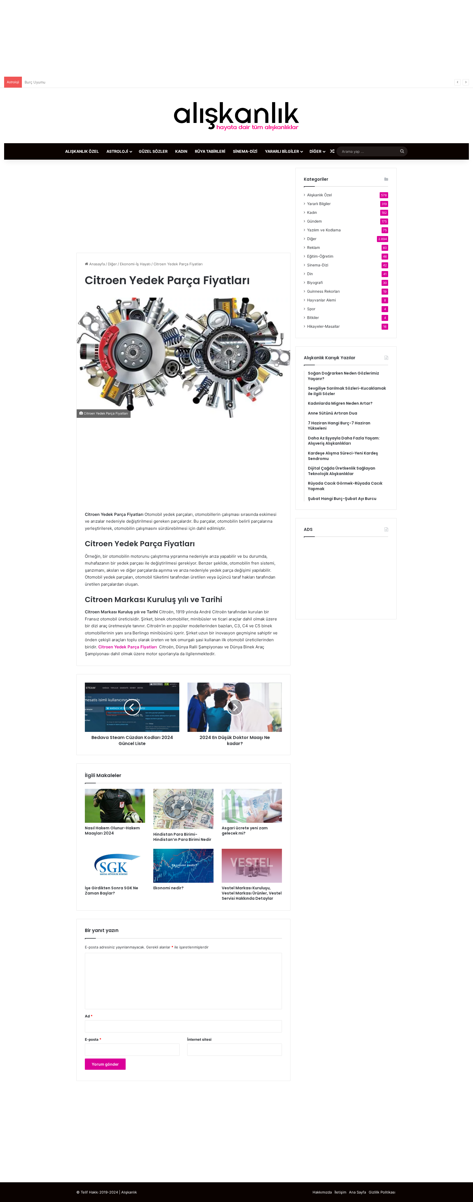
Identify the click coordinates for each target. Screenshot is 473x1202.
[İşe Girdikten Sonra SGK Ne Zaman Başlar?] (115, 866)
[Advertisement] (236, 38)
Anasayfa (96, 264)
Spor (311, 309)
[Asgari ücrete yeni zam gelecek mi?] (252, 806)
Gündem (314, 221)
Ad (89, 1016)
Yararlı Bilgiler (282, 151)
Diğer (315, 151)
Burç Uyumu (35, 82)
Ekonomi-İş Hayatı (135, 264)
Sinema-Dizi (245, 151)
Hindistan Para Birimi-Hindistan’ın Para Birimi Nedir (182, 837)
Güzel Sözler (153, 151)
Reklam (313, 247)
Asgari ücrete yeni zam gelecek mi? (245, 830)
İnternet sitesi (199, 1039)
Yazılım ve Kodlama (324, 230)
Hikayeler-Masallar (323, 326)
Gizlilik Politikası (382, 1192)
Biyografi (315, 282)
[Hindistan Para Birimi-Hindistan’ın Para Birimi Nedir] (183, 809)
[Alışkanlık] (236, 115)
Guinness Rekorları (323, 291)
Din (310, 274)
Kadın (181, 151)
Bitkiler (313, 317)
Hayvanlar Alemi (321, 300)
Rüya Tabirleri (210, 151)
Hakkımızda (322, 1192)
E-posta (93, 1039)
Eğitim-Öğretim (320, 256)
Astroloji (117, 151)
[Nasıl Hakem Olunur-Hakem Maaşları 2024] (115, 806)
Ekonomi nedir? (168, 888)
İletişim (340, 1192)
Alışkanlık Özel (82, 151)
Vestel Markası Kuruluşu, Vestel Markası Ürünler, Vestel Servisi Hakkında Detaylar (252, 893)
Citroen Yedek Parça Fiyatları (127, 646)
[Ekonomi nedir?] (183, 866)
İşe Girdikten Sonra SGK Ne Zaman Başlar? (111, 890)
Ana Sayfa (357, 1192)
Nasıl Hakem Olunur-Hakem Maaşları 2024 (112, 830)
